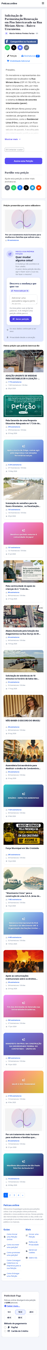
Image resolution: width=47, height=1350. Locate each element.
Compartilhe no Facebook (23, 41)
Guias (7, 1229)
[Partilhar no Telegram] (32, 187)
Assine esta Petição (23, 161)
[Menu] (42, 3)
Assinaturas (31, 55)
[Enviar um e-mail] (20, 47)
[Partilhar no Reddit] (38, 187)
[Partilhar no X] (13, 47)
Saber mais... (13, 1306)
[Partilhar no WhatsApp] (7, 47)
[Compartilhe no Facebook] (20, 187)
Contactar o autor (15, 149)
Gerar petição (22, 319)
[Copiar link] (26, 47)
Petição (13, 55)
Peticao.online (9, 3)
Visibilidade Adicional (19, 61)
